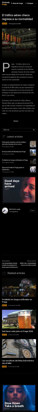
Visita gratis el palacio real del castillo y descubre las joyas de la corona (14, 143)
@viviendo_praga (14, 209)
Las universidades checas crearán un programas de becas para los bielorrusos (10, 265)
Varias (4, 23)
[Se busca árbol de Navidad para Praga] (33, 152)
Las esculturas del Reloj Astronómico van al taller (18, 362)
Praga (4, 366)
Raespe (16, 121)
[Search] (34, 130)
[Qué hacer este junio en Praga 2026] (19, 319)
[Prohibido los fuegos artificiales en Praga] (33, 161)
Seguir (32, 210)
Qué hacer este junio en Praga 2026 (17, 331)
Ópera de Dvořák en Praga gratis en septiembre (13, 169)
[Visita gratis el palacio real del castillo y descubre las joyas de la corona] (33, 144)
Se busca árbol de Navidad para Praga (14, 152)
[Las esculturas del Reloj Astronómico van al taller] (19, 348)
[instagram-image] (7, 221)
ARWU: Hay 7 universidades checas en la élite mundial (28, 264)
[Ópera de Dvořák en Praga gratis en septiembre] (33, 169)
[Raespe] (7, 121)
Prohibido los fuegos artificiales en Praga (15, 160)
